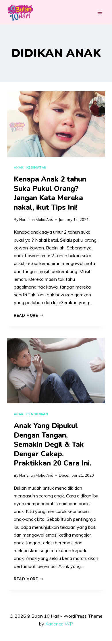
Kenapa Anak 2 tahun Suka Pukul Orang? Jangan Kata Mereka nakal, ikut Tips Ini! (50, 193)
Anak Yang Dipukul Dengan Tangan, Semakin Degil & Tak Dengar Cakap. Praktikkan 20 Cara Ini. (52, 444)
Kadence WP (59, 624)
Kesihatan (36, 167)
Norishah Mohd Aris (36, 219)
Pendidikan (37, 414)
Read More (29, 315)
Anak (18, 167)
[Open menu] (99, 12)
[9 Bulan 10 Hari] (20, 12)
